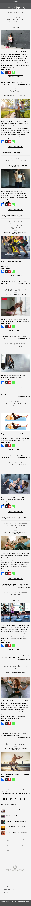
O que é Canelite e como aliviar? (17, 832)
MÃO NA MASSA (7, 892)
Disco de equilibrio (15, 594)
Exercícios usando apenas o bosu (15, 465)
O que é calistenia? (12, 815)
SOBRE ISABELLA (7, 875)
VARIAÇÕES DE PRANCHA (15, 290)
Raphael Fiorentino (15, 673)
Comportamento (9, 523)
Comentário (26, 793)
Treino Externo (16, 91)
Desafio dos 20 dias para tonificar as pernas (15, 20)
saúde (15, 793)
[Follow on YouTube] (23, 845)
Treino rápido (15, 586)
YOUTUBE (15, 1)
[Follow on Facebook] (23, 840)
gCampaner (20, 902)
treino (3, 84)
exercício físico (5, 735)
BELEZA (5, 880)
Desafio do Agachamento (15, 744)
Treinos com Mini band (15, 346)
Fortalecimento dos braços (15, 161)
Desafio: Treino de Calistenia (16, 810)
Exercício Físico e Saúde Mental (15, 527)
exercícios (13, 735)
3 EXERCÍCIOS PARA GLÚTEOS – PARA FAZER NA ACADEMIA (15, 226)
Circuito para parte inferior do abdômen (16, 404)
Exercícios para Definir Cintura (16, 821)
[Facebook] (2, 72)
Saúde (15, 89)
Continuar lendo (15, 76)
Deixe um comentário (24, 84)
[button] (2, 6)
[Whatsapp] (13, 72)
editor (24, 294)
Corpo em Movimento (15, 221)
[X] (6, 72)
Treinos (7, 84)
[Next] (27, 799)
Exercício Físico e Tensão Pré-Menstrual (15, 667)
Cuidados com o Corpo (20, 344)
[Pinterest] (9, 72)
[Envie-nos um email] (8, 851)
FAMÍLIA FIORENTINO (8, 889)
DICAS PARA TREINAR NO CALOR (15, 827)
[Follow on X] (8, 845)
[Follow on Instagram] (8, 840)
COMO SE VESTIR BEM (9, 878)
